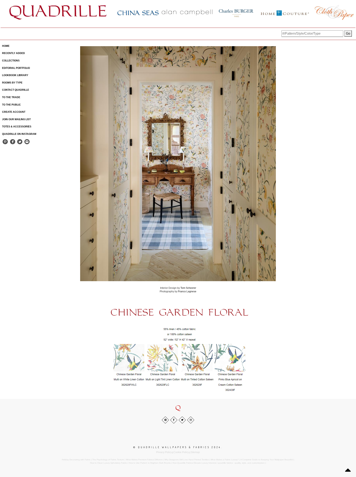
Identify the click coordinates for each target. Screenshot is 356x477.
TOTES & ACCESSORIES (16, 126)
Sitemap (195, 452)
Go (348, 33)
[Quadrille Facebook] (12, 141)
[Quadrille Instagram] (27, 141)
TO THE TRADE (11, 97)
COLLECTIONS (11, 60)
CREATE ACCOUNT (13, 111)
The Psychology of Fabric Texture (108, 459)
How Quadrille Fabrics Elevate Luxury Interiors (194, 463)
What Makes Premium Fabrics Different (144, 459)
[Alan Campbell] (187, 12)
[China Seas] (138, 12)
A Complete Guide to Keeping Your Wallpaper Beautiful (266, 459)
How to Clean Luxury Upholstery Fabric (108, 463)
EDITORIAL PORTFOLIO (16, 68)
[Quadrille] (58, 12)
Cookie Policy (181, 452)
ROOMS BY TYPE (12, 82)
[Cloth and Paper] (334, 12)
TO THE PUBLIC (11, 104)
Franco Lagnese (187, 291)
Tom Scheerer (188, 288)
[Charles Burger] (236, 12)
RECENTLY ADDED (13, 53)
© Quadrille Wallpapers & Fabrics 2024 (177, 447)
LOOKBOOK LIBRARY (15, 75)
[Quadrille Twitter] (19, 141)
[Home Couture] (285, 12)
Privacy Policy (164, 452)
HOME (5, 46)
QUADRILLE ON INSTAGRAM (19, 134)
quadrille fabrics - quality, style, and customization (241, 463)
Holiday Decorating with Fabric (76, 459)
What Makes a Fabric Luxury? (225, 459)
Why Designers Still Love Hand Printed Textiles (186, 459)
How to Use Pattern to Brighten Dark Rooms (150, 463)
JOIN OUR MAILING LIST (16, 119)
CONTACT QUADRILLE (15, 89)
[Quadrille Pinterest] (5, 141)
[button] (178, 408)
